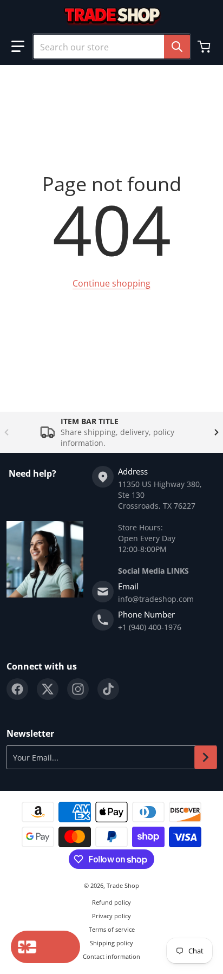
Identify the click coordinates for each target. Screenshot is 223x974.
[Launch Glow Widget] (45, 947)
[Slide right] (216, 432)
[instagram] (78, 689)
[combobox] (111, 47)
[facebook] (17, 689)
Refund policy (111, 902)
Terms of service (112, 929)
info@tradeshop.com (156, 599)
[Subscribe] (205, 757)
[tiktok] (108, 689)
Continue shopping (111, 283)
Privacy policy (111, 916)
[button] (17, 46)
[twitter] (47, 689)
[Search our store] (177, 47)
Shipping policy (111, 943)
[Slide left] (6, 432)
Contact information (111, 956)
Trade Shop (123, 885)
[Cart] (205, 46)
